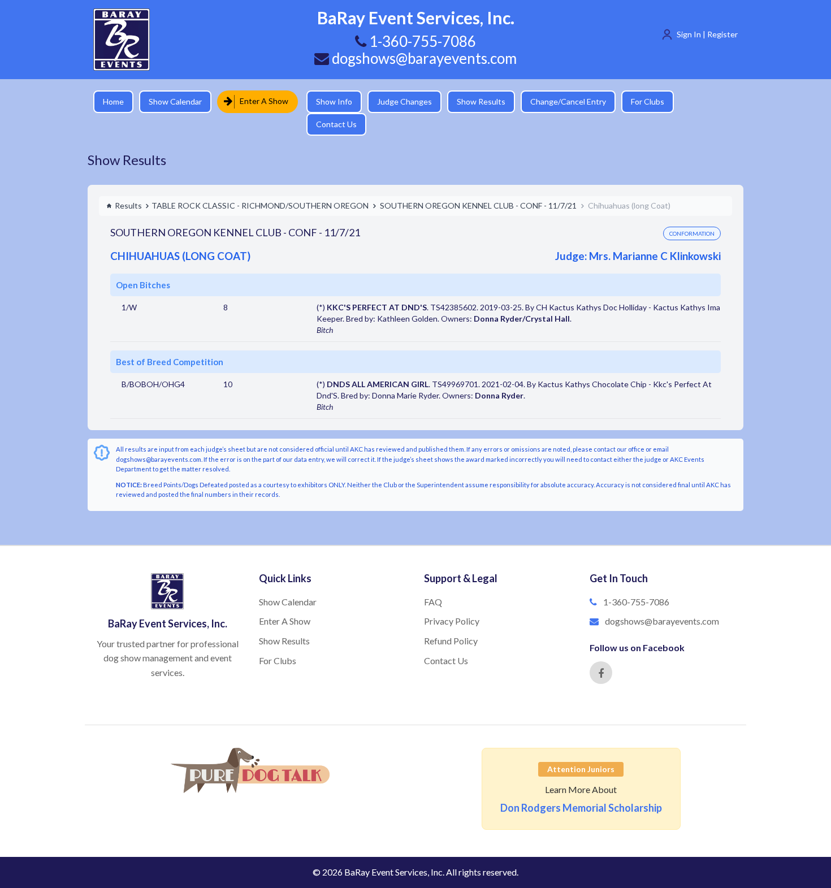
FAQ (433, 582)
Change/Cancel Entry (560, 101)
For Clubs (639, 101)
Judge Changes (396, 101)
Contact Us (701, 101)
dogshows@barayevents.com (423, 58)
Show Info (326, 101)
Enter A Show (260, 101)
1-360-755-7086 (636, 582)
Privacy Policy (451, 601)
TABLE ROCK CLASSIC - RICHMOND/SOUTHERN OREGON (260, 185)
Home (113, 101)
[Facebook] (601, 653)
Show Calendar (175, 101)
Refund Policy (451, 621)
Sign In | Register (707, 34)
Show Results (472, 101)
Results (128, 185)
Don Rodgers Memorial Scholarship (581, 788)
